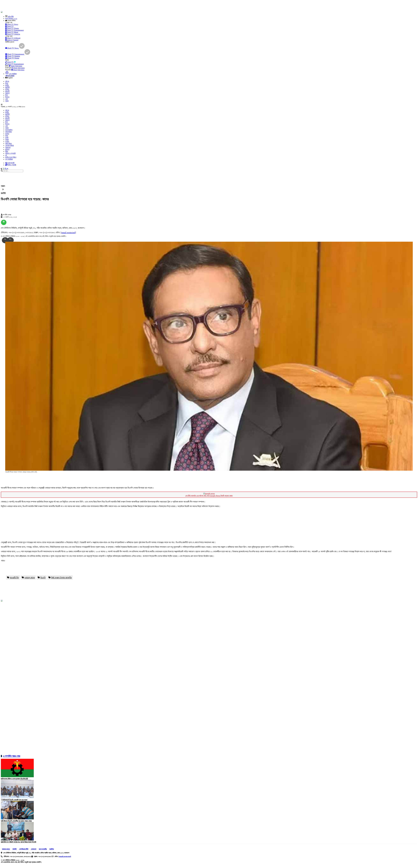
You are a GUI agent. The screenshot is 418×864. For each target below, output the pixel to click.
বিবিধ (6, 151)
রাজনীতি (7, 87)
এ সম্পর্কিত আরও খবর (11, 756)
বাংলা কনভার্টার (43, 849)
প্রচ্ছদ (3, 186)
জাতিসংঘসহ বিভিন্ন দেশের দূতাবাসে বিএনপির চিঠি (14, 779)
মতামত (7, 134)
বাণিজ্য (7, 89)
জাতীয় (7, 85)
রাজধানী (7, 91)
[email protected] (68, 232)
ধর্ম (6, 155)
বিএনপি (43, 577)
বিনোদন (7, 97)
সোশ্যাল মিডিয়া (9, 145)
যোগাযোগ (33, 849)
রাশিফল (7, 149)
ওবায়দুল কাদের (29, 577)
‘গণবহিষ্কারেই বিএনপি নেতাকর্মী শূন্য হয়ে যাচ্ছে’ (14, 800)
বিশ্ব (6, 95)
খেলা (6, 99)
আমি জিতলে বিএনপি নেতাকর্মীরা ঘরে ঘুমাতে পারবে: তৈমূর (16, 821)
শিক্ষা (6, 136)
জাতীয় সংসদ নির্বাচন (10, 157)
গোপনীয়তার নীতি (23, 849)
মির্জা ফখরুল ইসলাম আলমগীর (61, 577)
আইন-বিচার (8, 143)
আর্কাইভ (51, 849)
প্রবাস (7, 101)
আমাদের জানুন (6, 849)
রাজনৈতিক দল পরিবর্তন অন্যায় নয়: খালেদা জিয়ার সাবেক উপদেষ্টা (18, 842)
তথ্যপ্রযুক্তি (8, 130)
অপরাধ (7, 142)
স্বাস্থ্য (7, 140)
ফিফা (6, 83)
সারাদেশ (7, 93)
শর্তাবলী (14, 849)
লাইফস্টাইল (8, 132)
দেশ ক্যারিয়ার (9, 159)
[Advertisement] (53, 6)
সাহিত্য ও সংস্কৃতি (10, 153)
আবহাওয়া (7, 147)
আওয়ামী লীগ (14, 577)
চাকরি (6, 138)
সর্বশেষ (7, 81)
